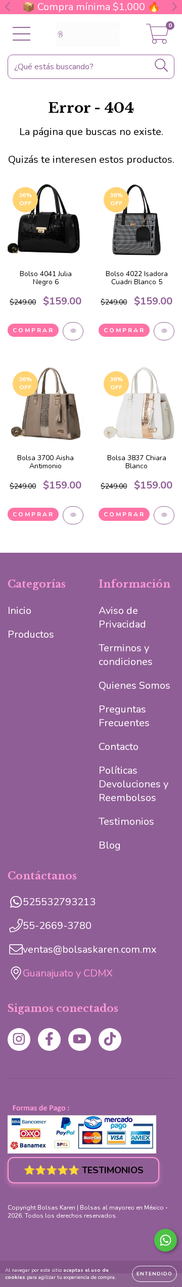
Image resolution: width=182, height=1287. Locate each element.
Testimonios (126, 821)
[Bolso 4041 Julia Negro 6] (73, 331)
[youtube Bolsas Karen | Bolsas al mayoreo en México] (79, 1039)
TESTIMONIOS (84, 1170)
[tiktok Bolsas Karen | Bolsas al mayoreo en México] (110, 1039)
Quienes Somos (134, 685)
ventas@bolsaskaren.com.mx (90, 949)
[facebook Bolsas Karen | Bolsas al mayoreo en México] (49, 1039)
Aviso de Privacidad (122, 617)
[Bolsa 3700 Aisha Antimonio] (73, 515)
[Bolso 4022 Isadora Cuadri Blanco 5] (164, 331)
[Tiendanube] (39, 1233)
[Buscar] (161, 65)
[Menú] (21, 34)
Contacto (119, 746)
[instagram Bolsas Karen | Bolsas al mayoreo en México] (19, 1039)
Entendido (154, 1273)
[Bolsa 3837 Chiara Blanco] (164, 515)
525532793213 (59, 902)
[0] (158, 38)
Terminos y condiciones (126, 655)
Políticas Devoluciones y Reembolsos (133, 784)
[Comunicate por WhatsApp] (165, 1240)
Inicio (19, 610)
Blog (110, 845)
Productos (31, 634)
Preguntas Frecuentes (124, 716)
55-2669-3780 (57, 926)
